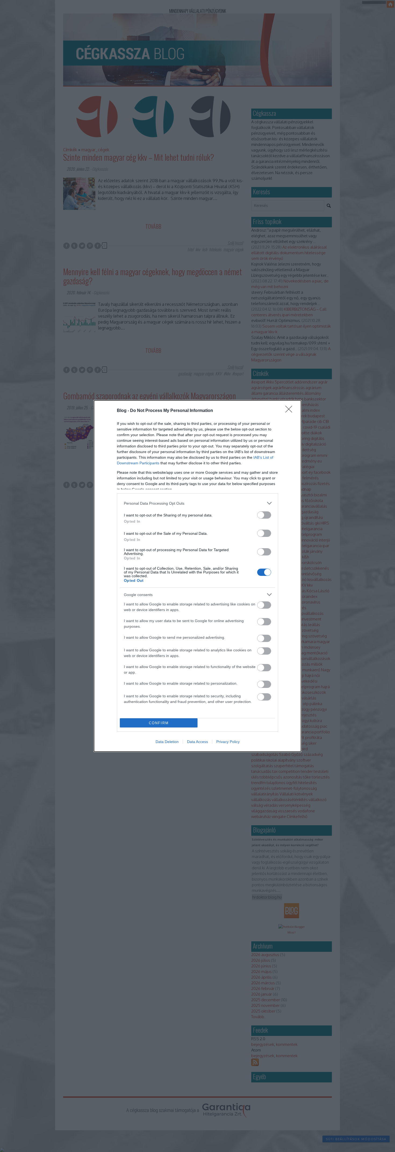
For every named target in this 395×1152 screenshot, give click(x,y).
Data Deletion (167, 742)
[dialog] (197, 576)
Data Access (197, 742)
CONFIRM (159, 723)
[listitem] (197, 503)
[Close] (290, 411)
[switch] (264, 515)
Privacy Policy (228, 742)
